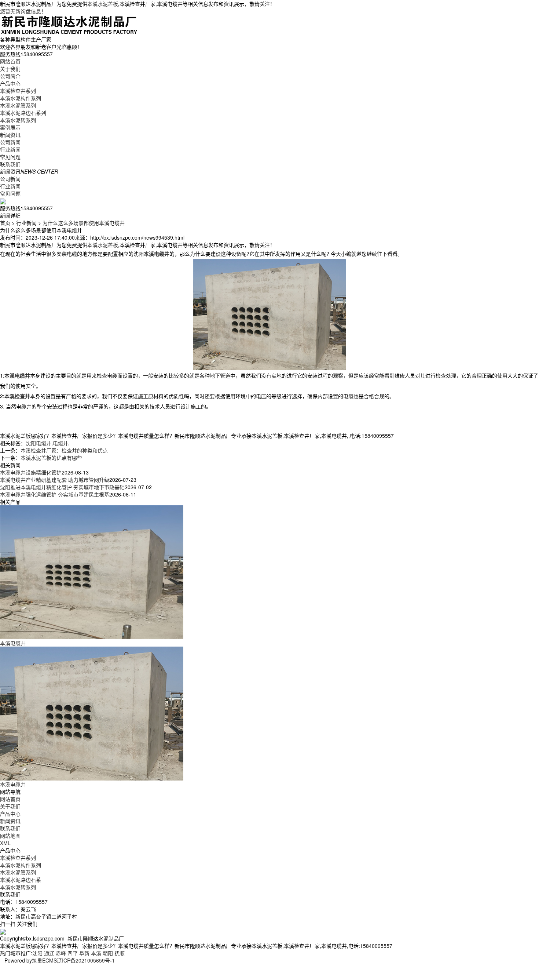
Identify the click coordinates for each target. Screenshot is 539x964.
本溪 (96, 953)
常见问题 (10, 156)
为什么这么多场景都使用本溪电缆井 (84, 222)
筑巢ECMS (44, 960)
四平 (72, 953)
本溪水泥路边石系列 (23, 112)
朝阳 (108, 953)
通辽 (49, 953)
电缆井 (60, 443)
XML (5, 843)
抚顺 (119, 953)
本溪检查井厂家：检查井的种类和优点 (64, 450)
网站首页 (10, 61)
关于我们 (10, 68)
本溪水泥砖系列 (18, 120)
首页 (5, 222)
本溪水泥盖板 (102, 3)
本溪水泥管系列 (18, 105)
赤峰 (61, 953)
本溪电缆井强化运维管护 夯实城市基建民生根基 (54, 494)
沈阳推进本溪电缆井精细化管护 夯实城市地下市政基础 (62, 487)
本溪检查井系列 (18, 90)
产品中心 (10, 83)
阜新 (84, 953)
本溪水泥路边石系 (20, 879)
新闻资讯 (10, 134)
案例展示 (10, 127)
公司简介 (10, 76)
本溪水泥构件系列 (20, 98)
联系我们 (10, 164)
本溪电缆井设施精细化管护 (31, 472)
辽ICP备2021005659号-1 (86, 960)
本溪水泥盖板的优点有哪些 (51, 457)
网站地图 (10, 835)
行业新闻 (10, 149)
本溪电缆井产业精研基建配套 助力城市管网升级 (54, 479)
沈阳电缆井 (38, 443)
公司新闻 (10, 142)
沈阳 (37, 953)
